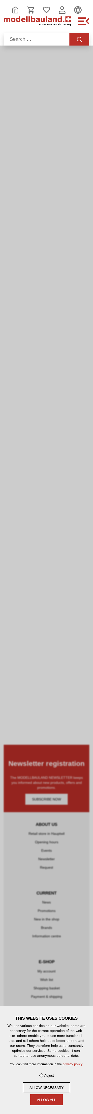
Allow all (46, 1100)
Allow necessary (46, 1088)
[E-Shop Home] (37, 23)
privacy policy (72, 1064)
